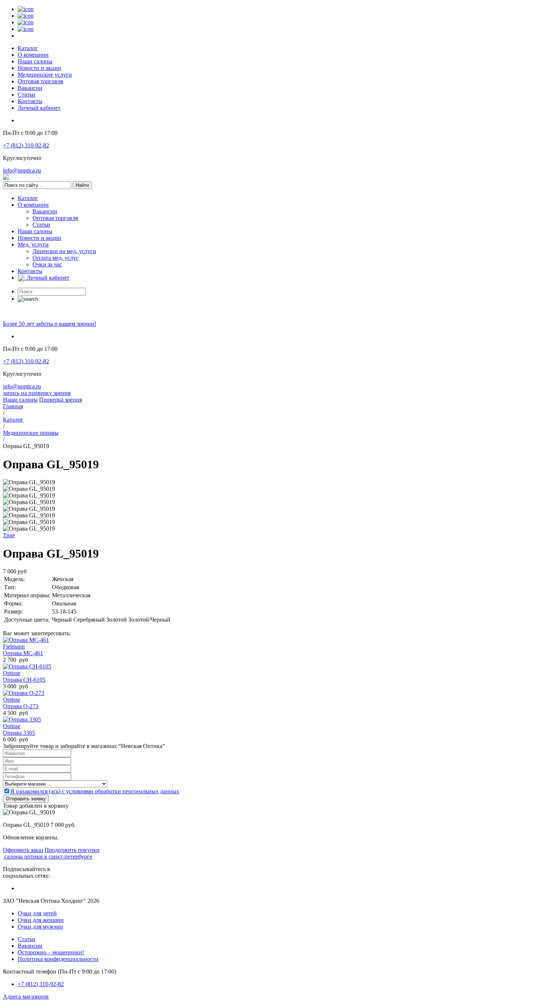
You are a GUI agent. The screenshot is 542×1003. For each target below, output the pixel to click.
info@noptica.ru (22, 170)
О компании (33, 55)
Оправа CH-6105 (24, 680)
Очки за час (47, 264)
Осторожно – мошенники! (51, 952)
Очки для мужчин (40, 926)
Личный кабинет (39, 108)
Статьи (26, 94)
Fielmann (14, 646)
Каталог (28, 48)
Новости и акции (39, 68)
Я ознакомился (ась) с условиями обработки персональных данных (94, 791)
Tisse (9, 535)
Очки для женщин (41, 920)
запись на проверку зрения (36, 393)
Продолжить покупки (72, 850)
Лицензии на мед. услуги (64, 251)
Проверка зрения (60, 399)
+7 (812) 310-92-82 (26, 145)
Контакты (30, 101)
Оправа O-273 (20, 706)
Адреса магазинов (26, 996)
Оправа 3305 (19, 733)
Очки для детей (37, 913)
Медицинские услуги (45, 74)
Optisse (11, 673)
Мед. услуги (33, 244)
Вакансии (30, 88)
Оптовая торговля (40, 81)
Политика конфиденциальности (58, 959)
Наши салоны (35, 61)
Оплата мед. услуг (55, 258)
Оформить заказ (23, 850)
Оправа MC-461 (23, 653)
